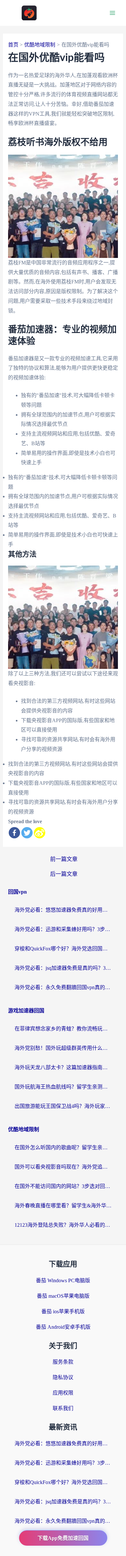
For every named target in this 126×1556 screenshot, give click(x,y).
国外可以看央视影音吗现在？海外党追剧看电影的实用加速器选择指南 (63, 1167)
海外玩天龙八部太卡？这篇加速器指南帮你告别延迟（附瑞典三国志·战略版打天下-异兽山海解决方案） (63, 1067)
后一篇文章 (64, 874)
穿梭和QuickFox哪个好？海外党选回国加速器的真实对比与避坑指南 (63, 948)
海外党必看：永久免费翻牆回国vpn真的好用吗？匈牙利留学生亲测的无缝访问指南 (63, 987)
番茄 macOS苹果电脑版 (63, 1296)
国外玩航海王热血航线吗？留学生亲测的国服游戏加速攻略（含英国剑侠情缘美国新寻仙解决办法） (63, 1087)
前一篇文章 (64, 859)
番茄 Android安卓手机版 (63, 1327)
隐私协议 (63, 1377)
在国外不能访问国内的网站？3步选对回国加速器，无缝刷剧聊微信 (63, 1186)
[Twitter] (27, 832)
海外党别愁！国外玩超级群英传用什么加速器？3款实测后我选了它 (63, 1048)
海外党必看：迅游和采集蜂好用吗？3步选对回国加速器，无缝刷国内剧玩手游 (63, 929)
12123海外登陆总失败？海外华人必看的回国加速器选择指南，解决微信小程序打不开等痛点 (63, 1225)
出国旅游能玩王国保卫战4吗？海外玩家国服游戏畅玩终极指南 (63, 1106)
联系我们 (63, 1408)
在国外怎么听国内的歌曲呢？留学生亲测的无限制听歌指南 (63, 1147)
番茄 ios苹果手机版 (63, 1311)
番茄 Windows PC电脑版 (63, 1280)
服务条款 (63, 1362)
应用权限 (63, 1393)
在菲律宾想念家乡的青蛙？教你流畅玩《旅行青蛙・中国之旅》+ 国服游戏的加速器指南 (63, 1028)
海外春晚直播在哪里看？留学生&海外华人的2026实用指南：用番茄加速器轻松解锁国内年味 (63, 1205)
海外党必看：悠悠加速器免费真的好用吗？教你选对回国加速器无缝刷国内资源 (63, 910)
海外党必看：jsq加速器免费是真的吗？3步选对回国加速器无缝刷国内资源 (63, 968)
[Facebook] (14, 832)
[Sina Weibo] (39, 832)
